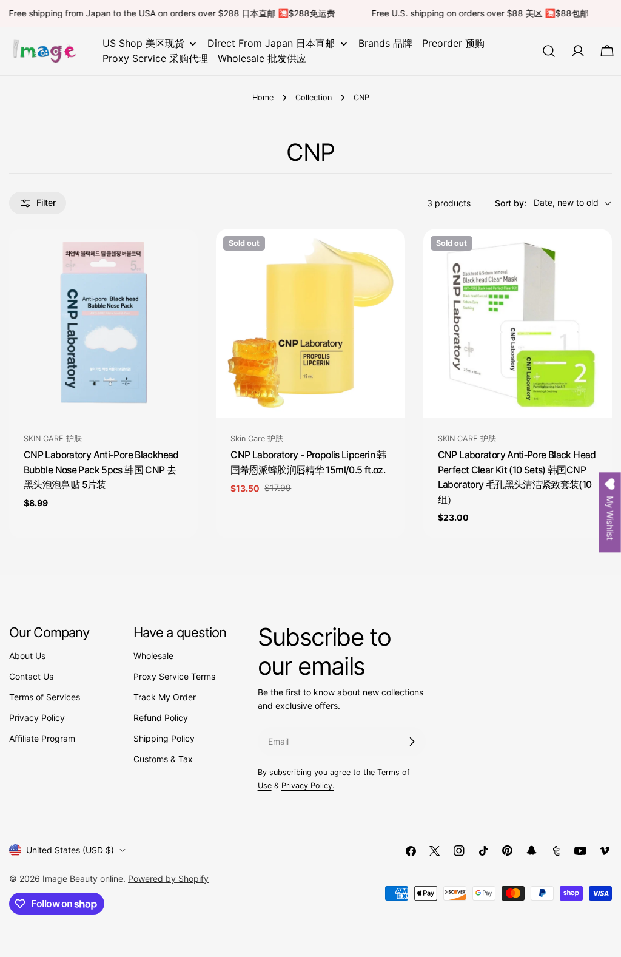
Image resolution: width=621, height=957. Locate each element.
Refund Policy (160, 717)
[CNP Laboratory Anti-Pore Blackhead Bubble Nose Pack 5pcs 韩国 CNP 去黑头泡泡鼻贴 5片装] (103, 323)
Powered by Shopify (168, 878)
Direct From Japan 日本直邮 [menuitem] (271, 43)
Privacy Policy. (307, 785)
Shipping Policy (164, 738)
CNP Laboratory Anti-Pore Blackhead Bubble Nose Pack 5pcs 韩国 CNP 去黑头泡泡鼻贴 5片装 (101, 469)
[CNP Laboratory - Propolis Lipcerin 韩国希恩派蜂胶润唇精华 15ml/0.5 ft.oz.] (310, 323)
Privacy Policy (37, 717)
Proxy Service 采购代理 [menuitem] (155, 58)
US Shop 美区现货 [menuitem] (143, 43)
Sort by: (510, 203)
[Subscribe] (412, 741)
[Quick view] (180, 255)
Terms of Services (44, 697)
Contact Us (31, 676)
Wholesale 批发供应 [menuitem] (262, 58)
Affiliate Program (42, 738)
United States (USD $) (70, 850)
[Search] (549, 51)
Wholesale (153, 656)
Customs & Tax (163, 759)
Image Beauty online (82, 878)
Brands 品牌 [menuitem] (385, 43)
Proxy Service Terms (174, 676)
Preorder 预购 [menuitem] (453, 43)
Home (263, 97)
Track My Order (164, 697)
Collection (313, 97)
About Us (27, 656)
